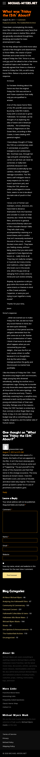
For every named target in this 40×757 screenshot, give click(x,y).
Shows (5, 625)
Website (6, 554)
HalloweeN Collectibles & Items (15, 613)
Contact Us (7, 707)
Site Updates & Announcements (15, 629)
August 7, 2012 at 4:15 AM (13, 452)
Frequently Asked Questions (13, 700)
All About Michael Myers (12, 597)
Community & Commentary (14, 605)
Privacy (6, 738)
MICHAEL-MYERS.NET (18, 753)
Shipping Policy (9, 746)
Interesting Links (9, 696)
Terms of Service (9, 734)
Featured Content (9, 23)
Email (5, 545)
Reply (5, 492)
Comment (7, 509)
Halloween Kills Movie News (14, 617)
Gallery (7, 2)
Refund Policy (8, 742)
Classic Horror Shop (10, 703)
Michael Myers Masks (11, 621)
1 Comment (21, 20)
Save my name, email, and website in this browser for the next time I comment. (19, 567)
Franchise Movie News (11, 693)
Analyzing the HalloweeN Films (15, 601)
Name (6, 537)
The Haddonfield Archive (26, 23)
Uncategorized (9, 637)
